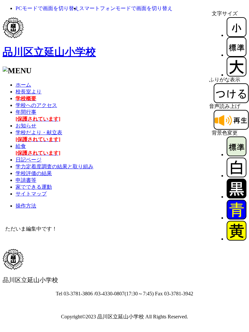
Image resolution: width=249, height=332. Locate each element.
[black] (236, 196)
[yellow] (236, 239)
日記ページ (29, 159)
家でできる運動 (34, 187)
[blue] (236, 217)
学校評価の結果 (34, 173)
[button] (47, 8)
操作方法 (26, 205)
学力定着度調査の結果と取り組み (54, 166)
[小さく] (236, 35)
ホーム (23, 85)
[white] (236, 175)
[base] (236, 154)
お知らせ (26, 125)
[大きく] (236, 74)
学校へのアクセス (36, 105)
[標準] (236, 55)
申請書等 (26, 180)
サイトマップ (31, 193)
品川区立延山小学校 (49, 52)
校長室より (29, 91)
